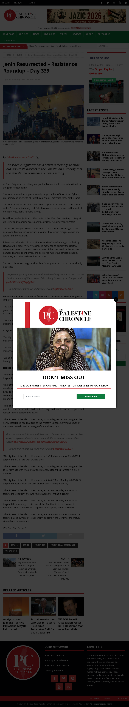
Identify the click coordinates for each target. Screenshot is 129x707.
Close (116, 299)
